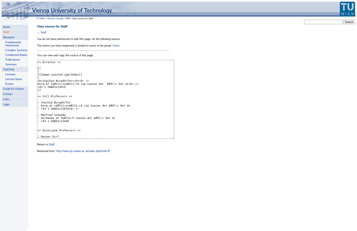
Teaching (8, 69)
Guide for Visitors (13, 88)
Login (6, 104)
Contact (7, 94)
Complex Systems (16, 50)
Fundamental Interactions (13, 44)
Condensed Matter (16, 54)
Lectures (10, 74)
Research (8, 37)
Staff (6, 32)
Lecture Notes (13, 79)
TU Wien (40, 18)
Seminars (11, 64)
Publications (12, 59)
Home (6, 27)
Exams (9, 83)
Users (116, 45)
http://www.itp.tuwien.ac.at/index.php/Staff (81, 151)
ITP (68, 18)
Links (6, 99)
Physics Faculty (56, 18)
